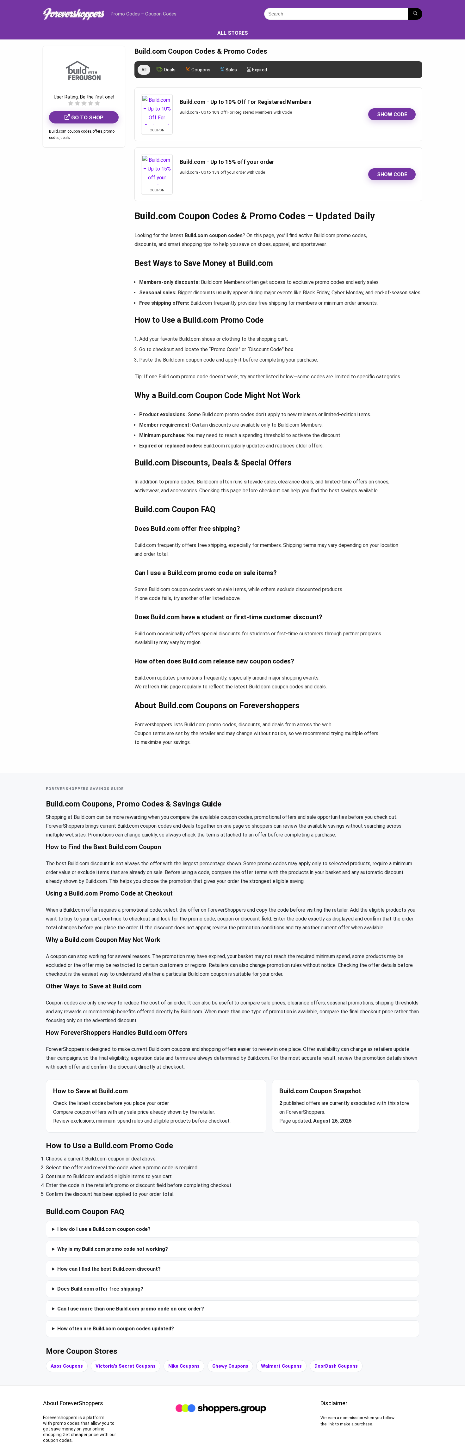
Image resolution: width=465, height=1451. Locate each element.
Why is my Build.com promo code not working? (112, 1249)
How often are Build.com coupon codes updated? (115, 1329)
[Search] (415, 14)
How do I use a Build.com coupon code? (104, 1229)
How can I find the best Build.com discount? (109, 1269)
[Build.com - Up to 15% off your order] (156, 170)
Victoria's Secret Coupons (126, 1366)
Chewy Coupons (230, 1366)
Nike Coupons (184, 1366)
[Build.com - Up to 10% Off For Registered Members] (156, 110)
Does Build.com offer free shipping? (100, 1289)
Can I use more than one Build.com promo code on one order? (130, 1309)
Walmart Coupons (281, 1366)
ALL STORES (232, 33)
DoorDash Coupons (336, 1366)
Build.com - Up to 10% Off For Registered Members (246, 102)
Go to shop (86, 117)
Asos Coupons (67, 1366)
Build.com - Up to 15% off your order (227, 162)
